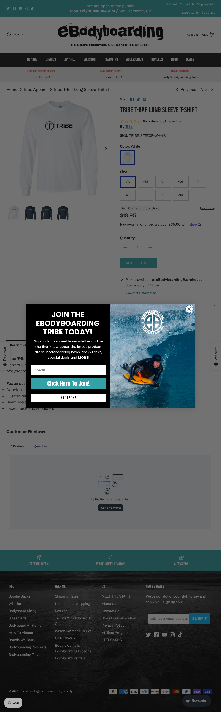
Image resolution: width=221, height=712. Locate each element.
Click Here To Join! (68, 383)
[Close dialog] (189, 309)
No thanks (68, 397)
